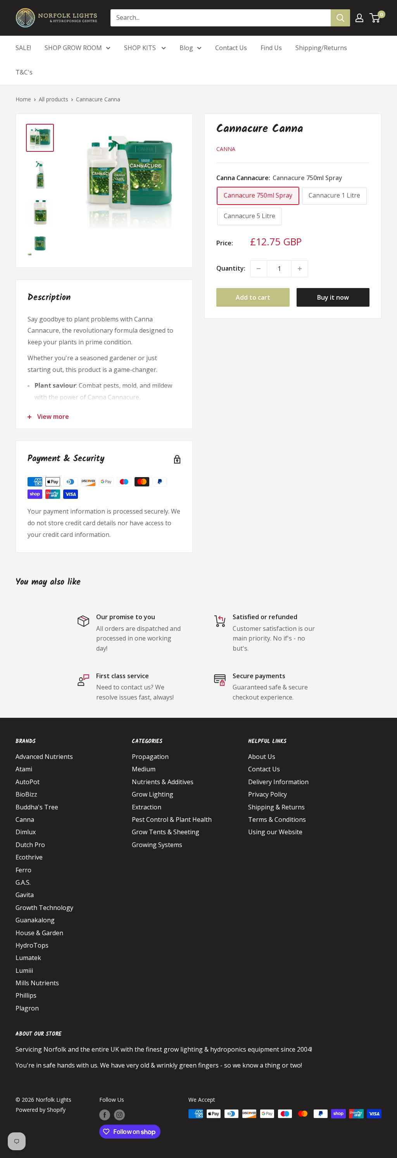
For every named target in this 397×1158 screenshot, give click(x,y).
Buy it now (333, 297)
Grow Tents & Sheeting (165, 832)
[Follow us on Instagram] (119, 1114)
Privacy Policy (267, 794)
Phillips (26, 995)
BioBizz (26, 794)
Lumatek (28, 957)
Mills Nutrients (37, 983)
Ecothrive (29, 857)
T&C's (24, 72)
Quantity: (230, 268)
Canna (225, 149)
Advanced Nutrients (44, 756)
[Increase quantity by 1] (300, 268)
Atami (24, 769)
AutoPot (28, 782)
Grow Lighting (152, 794)
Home (23, 99)
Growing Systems (157, 844)
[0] (375, 18)
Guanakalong (35, 920)
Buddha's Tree (37, 807)
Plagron (27, 1008)
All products (53, 99)
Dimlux (26, 832)
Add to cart (253, 297)
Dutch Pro (30, 844)
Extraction (146, 807)
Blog (186, 47)
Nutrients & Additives (162, 782)
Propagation (150, 756)
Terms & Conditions (277, 819)
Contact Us (231, 47)
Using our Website (275, 832)
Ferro (23, 870)
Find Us (271, 47)
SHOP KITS (140, 47)
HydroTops (32, 945)
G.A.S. (23, 882)
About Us (261, 756)
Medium (143, 769)
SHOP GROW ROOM (73, 47)
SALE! (23, 47)
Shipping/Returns (321, 47)
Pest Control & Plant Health (172, 819)
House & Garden (39, 933)
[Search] (340, 17)
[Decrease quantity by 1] (258, 268)
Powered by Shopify (41, 1109)
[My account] (359, 18)
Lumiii (24, 970)
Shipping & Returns (276, 807)
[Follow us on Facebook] (104, 1114)
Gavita (25, 895)
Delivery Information (278, 782)
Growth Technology (44, 907)
